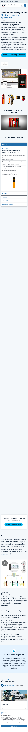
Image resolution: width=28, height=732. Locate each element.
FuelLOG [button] (5, 144)
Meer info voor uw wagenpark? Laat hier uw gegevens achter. (13, 55)
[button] (4, 712)
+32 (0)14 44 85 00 (9, 685)
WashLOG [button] (5, 201)
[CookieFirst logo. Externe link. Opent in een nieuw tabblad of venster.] (1, 714)
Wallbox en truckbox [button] (8, 204)
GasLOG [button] (5, 197)
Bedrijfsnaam (5, 704)
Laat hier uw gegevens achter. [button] (13, 524)
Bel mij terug (19, 685)
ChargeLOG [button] (6, 193)
